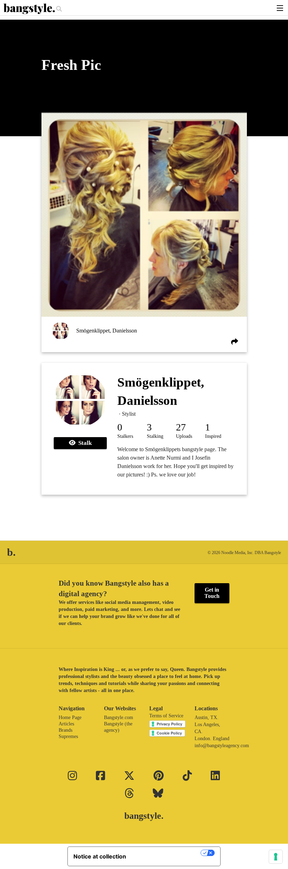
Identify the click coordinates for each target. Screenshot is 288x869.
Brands (65, 730)
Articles (66, 723)
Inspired (213, 436)
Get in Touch (212, 593)
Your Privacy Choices (167, 852)
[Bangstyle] (30, 9)
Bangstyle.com (118, 717)
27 (181, 427)
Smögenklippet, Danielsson (106, 331)
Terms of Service (166, 715)
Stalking (155, 436)
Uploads (184, 436)
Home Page (70, 717)
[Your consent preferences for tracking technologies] (275, 856)
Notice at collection (99, 856)
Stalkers (125, 436)
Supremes (68, 736)
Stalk (84, 443)
